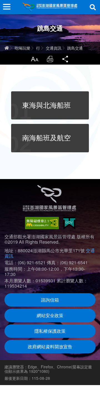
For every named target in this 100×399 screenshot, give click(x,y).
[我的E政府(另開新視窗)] (69, 223)
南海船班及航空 (46, 138)
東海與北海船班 (46, 105)
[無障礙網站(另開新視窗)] (42, 223)
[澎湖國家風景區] (50, 7)
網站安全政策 (50, 315)
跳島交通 (75, 48)
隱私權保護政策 (50, 331)
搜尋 (92, 7)
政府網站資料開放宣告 (50, 346)
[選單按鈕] (6, 6)
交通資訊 (53, 48)
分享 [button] (65, 59)
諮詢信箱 (50, 300)
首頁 (6, 48)
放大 (34, 59)
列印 (50, 59)
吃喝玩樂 (22, 48)
